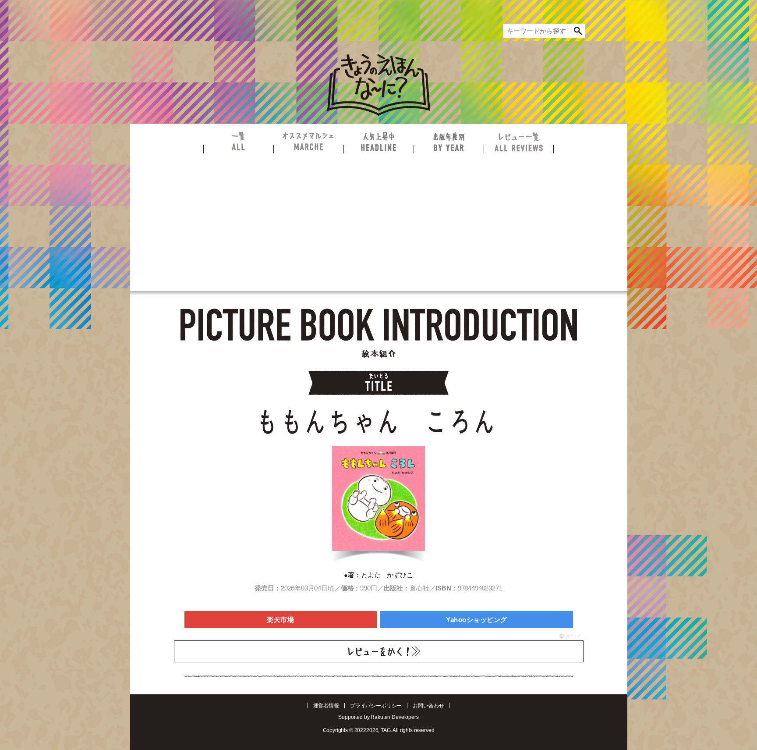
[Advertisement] (379, 219)
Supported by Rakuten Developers (378, 717)
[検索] (578, 31)
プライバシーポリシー (376, 706)
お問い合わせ (428, 706)
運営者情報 (326, 706)
